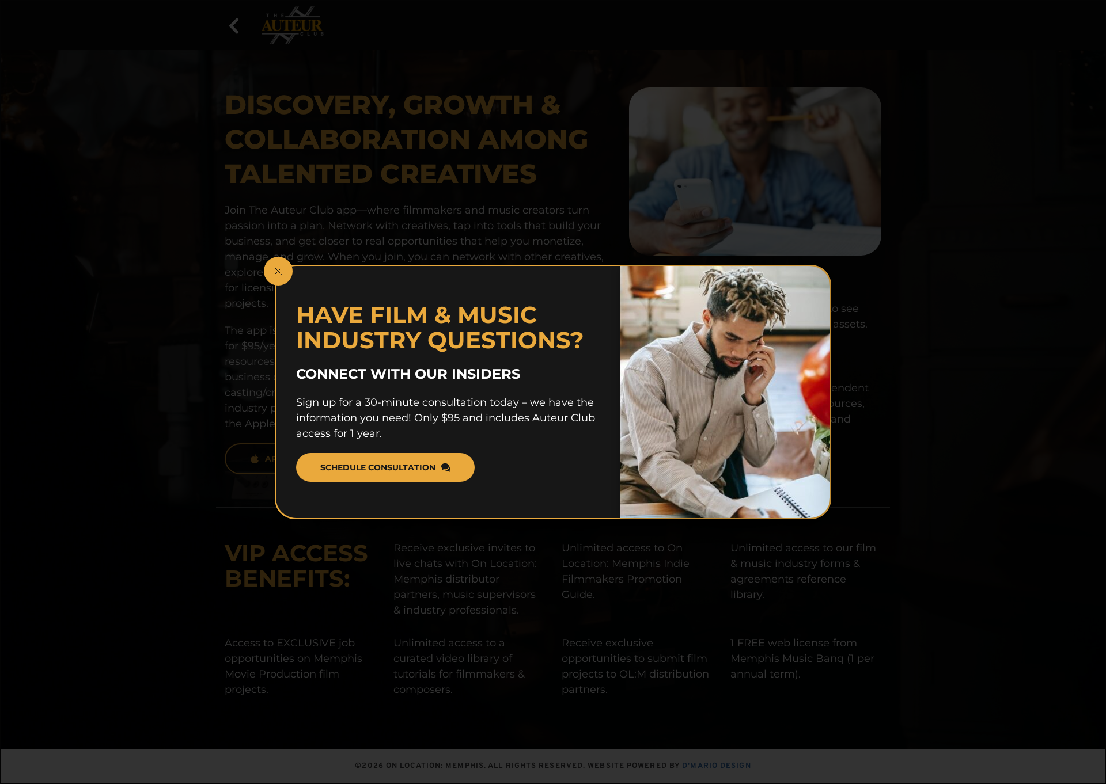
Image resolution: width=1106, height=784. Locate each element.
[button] (278, 271)
